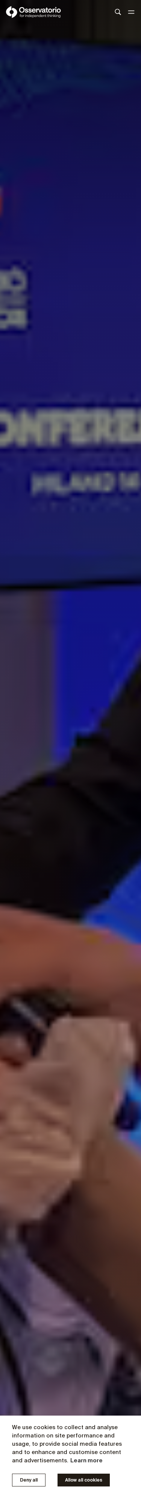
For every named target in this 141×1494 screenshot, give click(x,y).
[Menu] (131, 12)
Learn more (86, 1460)
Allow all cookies (83, 1479)
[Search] (118, 12)
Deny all (29, 1479)
